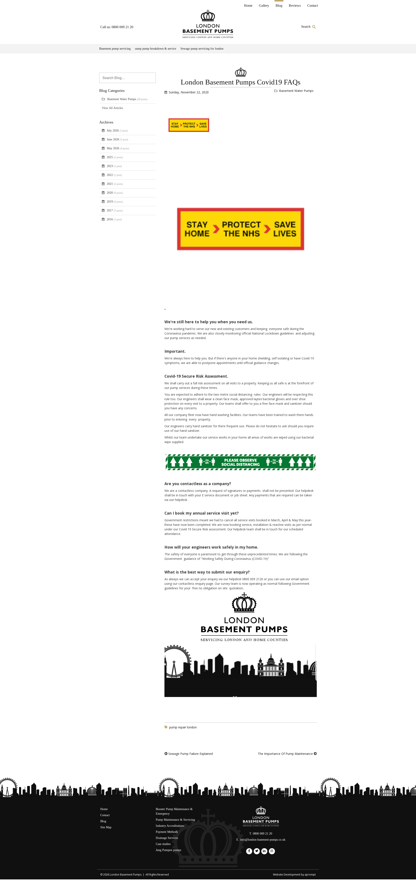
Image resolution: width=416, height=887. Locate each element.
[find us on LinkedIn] (264, 851)
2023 (114, 166)
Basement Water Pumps (127, 99)
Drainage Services (167, 838)
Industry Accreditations (170, 825)
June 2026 (117, 139)
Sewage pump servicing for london (201, 48)
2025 (115, 157)
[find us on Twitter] (256, 851)
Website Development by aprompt (294, 874)
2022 (114, 175)
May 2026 (118, 148)
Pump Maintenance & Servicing (175, 819)
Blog (279, 5)
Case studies (163, 844)
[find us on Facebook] (249, 851)
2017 (115, 210)
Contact (312, 5)
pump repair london (183, 727)
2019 (115, 201)
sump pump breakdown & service (155, 48)
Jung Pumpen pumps (168, 850)
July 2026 (117, 130)
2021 (115, 183)
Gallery (264, 5)
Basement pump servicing (115, 48)
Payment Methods (167, 831)
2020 (115, 192)
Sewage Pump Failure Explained (190, 754)
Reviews (295, 5)
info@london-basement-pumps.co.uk (262, 839)
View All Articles (112, 108)
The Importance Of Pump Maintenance (285, 754)
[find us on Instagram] (271, 851)
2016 (114, 219)
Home (248, 5)
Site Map (105, 827)
